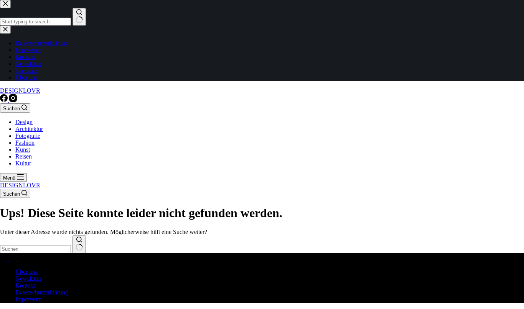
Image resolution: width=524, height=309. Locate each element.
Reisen (23, 156)
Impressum (28, 299)
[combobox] (35, 249)
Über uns (26, 271)
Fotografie (27, 135)
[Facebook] (4, 99)
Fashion (25, 142)
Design (24, 122)
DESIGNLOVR (20, 90)
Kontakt (25, 285)
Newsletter (28, 278)
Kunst (22, 149)
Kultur (23, 163)
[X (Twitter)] (13, 258)
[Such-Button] (79, 244)
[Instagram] (13, 99)
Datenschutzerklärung (41, 292)
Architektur (29, 129)
